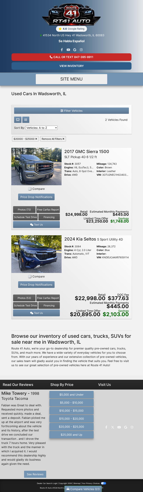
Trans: (68, 171)
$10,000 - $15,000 (71, 410)
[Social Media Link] (81, 49)
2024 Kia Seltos (93, 239)
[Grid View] (17, 120)
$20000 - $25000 (24, 138)
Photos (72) (24, 209)
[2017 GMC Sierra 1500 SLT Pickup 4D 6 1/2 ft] (36, 166)
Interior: (101, 171)
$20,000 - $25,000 (71, 426)
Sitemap (76, 483)
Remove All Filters (52, 138)
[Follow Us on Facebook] (61, 49)
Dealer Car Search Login (47, 483)
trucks (121, 348)
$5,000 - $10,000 (71, 402)
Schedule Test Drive (25, 217)
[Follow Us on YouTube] (68, 49)
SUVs (14, 352)
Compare (38, 188)
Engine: (68, 167)
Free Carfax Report (48, 209)
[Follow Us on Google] (74, 49)
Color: (100, 167)
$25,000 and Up (71, 434)
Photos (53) (24, 297)
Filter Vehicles (72, 110)
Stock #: (69, 163)
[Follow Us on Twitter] (112, 427)
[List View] (25, 120)
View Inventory (71, 66)
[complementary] (132, 481)
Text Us (38, 224)
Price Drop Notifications (36, 197)
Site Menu (71, 79)
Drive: (67, 174)
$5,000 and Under (71, 394)
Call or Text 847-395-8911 (73, 57)
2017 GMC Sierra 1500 (86, 154)
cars (112, 348)
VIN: (99, 174)
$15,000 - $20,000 (71, 418)
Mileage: (102, 163)
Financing (49, 217)
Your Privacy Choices (91, 483)
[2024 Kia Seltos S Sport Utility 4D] (36, 254)
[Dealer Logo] (71, 14)
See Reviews (35, 474)
